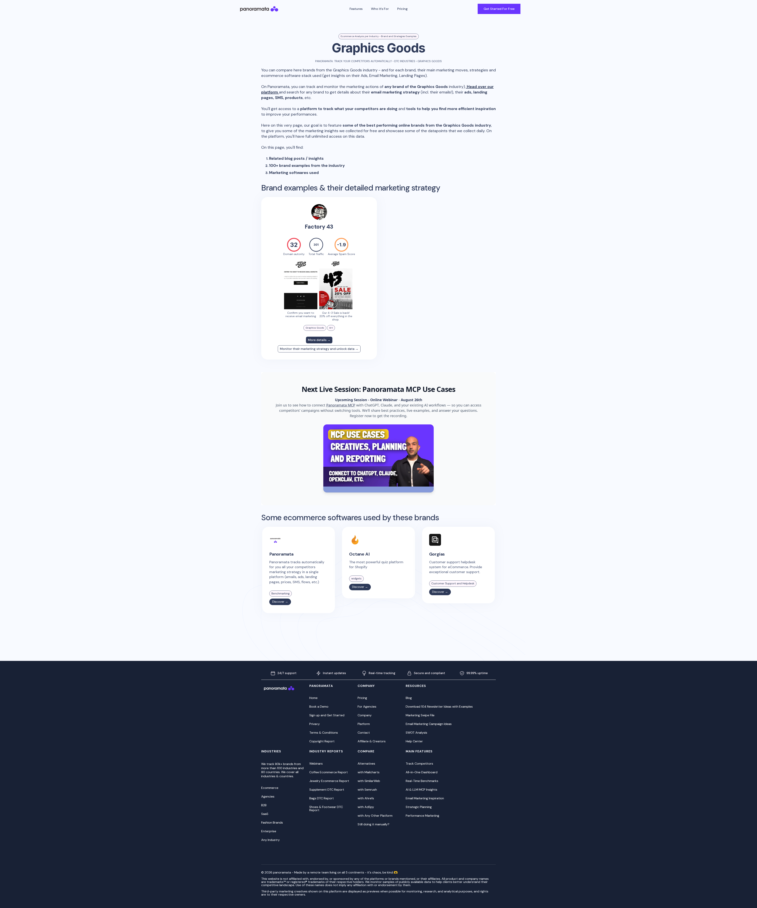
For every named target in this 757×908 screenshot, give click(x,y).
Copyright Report (322, 741)
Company (365, 715)
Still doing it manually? (373, 824)
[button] (356, 8)
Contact (364, 733)
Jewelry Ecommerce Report (329, 781)
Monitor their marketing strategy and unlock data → (319, 349)
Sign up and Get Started (326, 715)
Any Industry (270, 840)
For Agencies (367, 706)
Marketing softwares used (294, 172)
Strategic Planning (419, 807)
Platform (364, 724)
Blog (409, 698)
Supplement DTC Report (326, 789)
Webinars (316, 763)
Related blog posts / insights (296, 158)
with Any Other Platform (375, 816)
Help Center (414, 741)
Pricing (402, 9)
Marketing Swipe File (420, 715)
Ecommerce (269, 788)
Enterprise (268, 831)
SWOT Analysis (416, 733)
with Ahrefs (366, 798)
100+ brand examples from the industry (307, 165)
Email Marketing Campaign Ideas (429, 724)
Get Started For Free (499, 9)
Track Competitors (419, 763)
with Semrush (367, 789)
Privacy (314, 724)
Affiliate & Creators (372, 741)
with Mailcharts (368, 772)
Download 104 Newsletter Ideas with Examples (439, 706)
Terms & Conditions (323, 733)
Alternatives (366, 763)
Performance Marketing (422, 816)
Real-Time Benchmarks (422, 781)
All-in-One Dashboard (421, 772)
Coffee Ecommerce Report (328, 772)
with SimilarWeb (369, 781)
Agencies (267, 796)
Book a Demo (318, 706)
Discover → (280, 602)
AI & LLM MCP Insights (421, 789)
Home (313, 698)
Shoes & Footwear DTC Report (326, 808)
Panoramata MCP (340, 405)
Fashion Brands (272, 822)
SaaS (264, 814)
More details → (319, 340)
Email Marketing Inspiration (425, 798)
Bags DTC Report (321, 798)
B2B (264, 805)
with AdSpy (366, 807)
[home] (259, 9)
